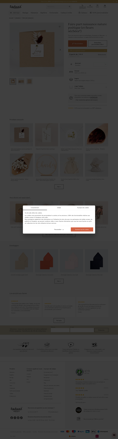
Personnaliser (57, 229)
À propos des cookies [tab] (83, 207)
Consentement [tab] (35, 207)
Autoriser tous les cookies (82, 229)
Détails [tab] (59, 207)
